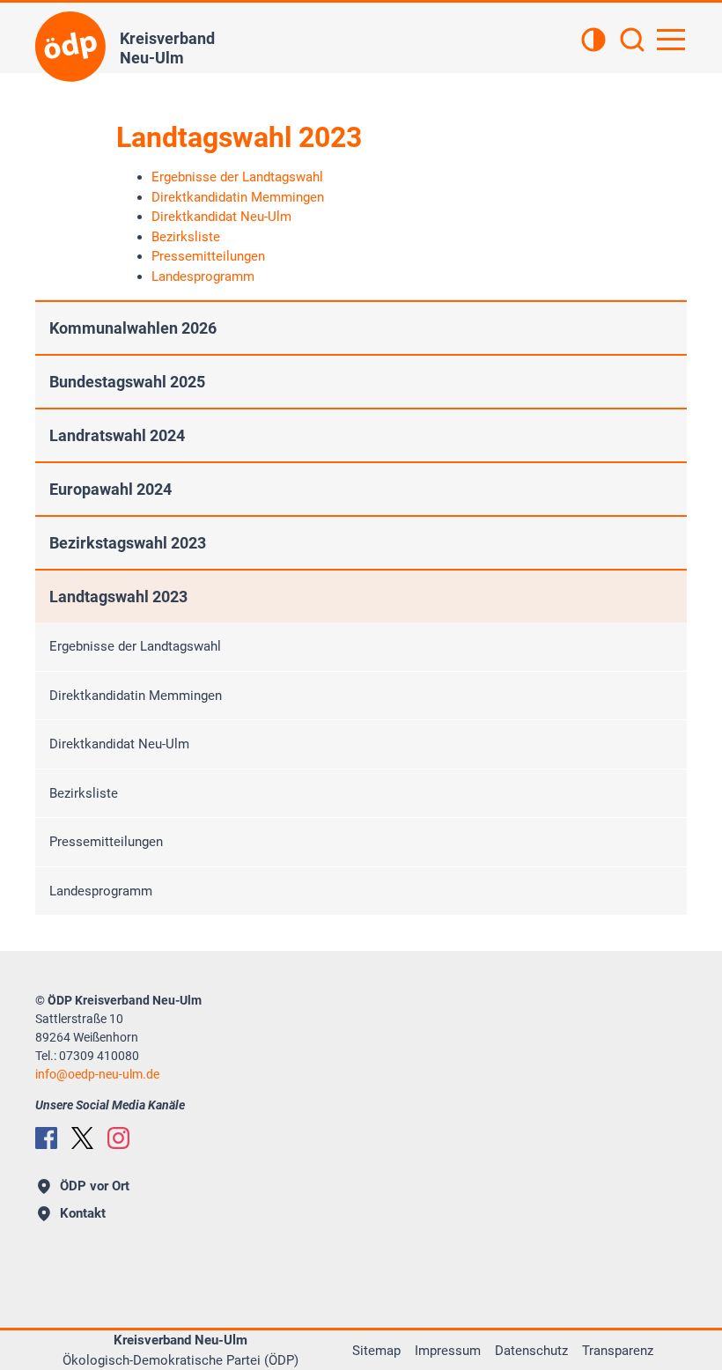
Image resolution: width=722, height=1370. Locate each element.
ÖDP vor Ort (94, 1186)
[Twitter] (82, 1138)
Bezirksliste (83, 793)
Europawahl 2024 (110, 489)
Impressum (448, 1351)
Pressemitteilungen (106, 842)
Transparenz (617, 1351)
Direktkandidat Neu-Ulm (119, 744)
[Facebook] (46, 1138)
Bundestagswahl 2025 (127, 381)
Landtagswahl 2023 (118, 596)
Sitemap (376, 1351)
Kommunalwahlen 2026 (133, 328)
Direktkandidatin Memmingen (135, 695)
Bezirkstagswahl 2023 (127, 543)
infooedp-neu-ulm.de (97, 1074)
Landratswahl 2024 (117, 435)
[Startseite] (70, 46)
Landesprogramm (100, 891)
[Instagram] (118, 1138)
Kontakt (83, 1213)
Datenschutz (531, 1351)
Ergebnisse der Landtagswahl (135, 646)
